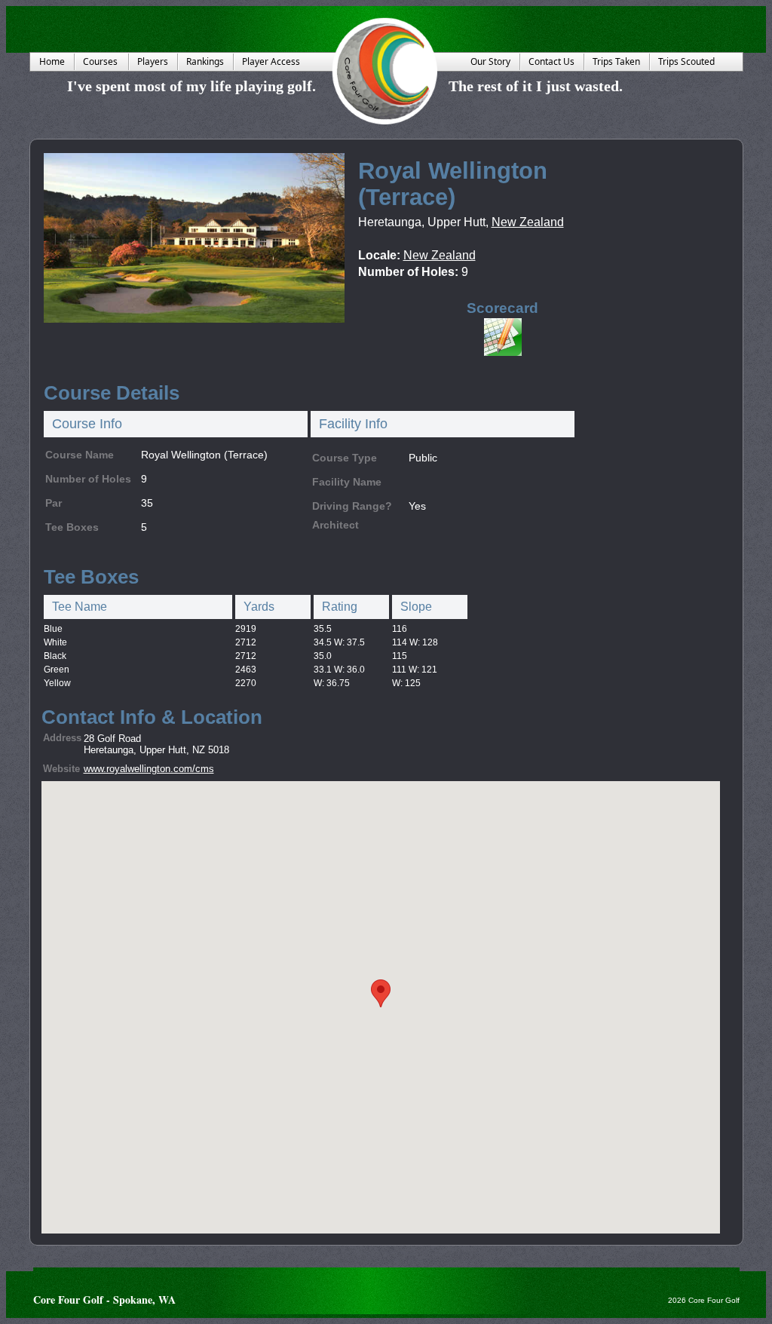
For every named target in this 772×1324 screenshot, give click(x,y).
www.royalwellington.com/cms (149, 768)
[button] (381, 993)
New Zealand (528, 222)
